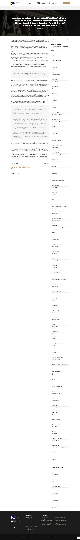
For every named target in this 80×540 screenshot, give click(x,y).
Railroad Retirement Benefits (56, 393)
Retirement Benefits (55, 400)
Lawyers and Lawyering (55, 281)
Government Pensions (55, 225)
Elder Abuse (54, 166)
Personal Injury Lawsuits (56, 371)
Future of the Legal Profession (57, 218)
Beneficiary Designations (56, 86)
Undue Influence (54, 488)
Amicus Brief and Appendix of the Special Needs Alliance (22, 153)
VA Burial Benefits (55, 493)
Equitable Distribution (55, 178)
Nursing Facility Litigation (56, 354)
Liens (53, 293)
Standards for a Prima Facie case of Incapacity (59, 435)
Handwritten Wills (55, 234)
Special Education (55, 421)
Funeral (53, 215)
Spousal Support (54, 433)
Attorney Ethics (54, 79)
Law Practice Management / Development (59, 279)
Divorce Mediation (55, 159)
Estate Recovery (54, 194)
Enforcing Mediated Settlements (57, 175)
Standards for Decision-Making (57, 438)
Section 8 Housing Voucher (56, 407)
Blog (46, 7)
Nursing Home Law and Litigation (46, 524)
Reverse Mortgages (55, 402)
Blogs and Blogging (55, 93)
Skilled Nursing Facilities (55, 414)
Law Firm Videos (54, 277)
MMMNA (53, 338)
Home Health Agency (55, 239)
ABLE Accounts (54, 58)
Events (53, 199)
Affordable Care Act (55, 67)
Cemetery (53, 102)
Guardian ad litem (55, 230)
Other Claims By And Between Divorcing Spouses (60, 364)
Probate (53, 379)
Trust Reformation (55, 474)
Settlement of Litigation (56, 412)
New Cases (54, 340)
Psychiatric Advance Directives (57, 386)
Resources (41, 7)
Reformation (54, 395)
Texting (53, 457)
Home (12, 7)
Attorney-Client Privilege (56, 81)
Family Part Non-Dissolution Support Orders (59, 204)
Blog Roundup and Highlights (56, 91)
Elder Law (53, 168)
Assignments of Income (56, 74)
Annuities (53, 69)
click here (62, 47)
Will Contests (54, 507)
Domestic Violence (55, 164)
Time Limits (54, 459)
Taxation (53, 452)
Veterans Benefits (55, 502)
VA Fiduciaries (54, 498)
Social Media (54, 417)
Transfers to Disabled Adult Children (58, 469)
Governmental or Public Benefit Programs (59, 227)
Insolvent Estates (55, 253)
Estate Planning (54, 192)
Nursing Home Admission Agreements (58, 357)
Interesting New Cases (55, 260)
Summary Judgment (55, 445)
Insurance (53, 258)
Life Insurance (54, 298)
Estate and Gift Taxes (55, 187)
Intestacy (53, 263)
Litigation (53, 303)
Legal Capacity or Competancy (57, 284)
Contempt (54, 128)
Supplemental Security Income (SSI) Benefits (59, 447)
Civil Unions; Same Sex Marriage (57, 114)
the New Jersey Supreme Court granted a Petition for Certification (27, 39)
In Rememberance (55, 248)
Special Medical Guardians (56, 424)
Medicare (53, 333)
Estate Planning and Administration (60, 524)
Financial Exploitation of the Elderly (57, 211)
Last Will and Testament (56, 272)
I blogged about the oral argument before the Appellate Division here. (28, 92)
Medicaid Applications (55, 326)
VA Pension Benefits (55, 500)
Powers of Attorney (55, 377)
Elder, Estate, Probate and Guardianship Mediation (60, 171)
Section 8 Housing (55, 405)
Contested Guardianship (56, 131)
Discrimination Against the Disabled (58, 145)
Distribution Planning (55, 152)
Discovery (53, 142)
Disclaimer (40, 538)
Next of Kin (54, 350)
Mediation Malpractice (55, 317)
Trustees (53, 476)
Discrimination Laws (55, 147)
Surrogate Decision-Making (56, 450)
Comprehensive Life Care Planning (60, 523)
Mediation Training (55, 321)
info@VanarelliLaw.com (41, 3)
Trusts (53, 479)
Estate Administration (55, 182)
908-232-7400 (31, 3)
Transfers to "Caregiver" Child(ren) (57, 467)
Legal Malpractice (55, 286)
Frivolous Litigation (55, 213)
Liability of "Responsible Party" (57, 291)
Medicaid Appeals (57, 519)
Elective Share (54, 173)
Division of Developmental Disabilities (58, 154)
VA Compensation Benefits (56, 495)
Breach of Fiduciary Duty (56, 95)
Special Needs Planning (55, 426)
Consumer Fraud (55, 126)
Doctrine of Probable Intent (56, 161)
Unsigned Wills (54, 491)
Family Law (54, 201)
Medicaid (53, 324)
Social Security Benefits (56, 419)
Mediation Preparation (55, 319)
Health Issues (54, 237)
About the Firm (26, 7)
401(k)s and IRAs (54, 55)
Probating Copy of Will (55, 381)
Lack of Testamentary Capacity (57, 270)
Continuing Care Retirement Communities (59, 135)
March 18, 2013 (40, 28)
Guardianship (54, 232)
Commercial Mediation (56, 119)
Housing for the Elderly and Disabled (58, 244)
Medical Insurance (55, 331)
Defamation (54, 138)
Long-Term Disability (55, 310)
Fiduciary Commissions (56, 208)
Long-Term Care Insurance (56, 307)
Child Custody (54, 107)
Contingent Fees (54, 133)
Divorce (53, 157)
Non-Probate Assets (55, 352)
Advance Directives (55, 65)
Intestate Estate (54, 265)
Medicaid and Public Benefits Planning (61, 517)
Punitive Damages (55, 388)
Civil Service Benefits (55, 112)
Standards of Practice (55, 440)
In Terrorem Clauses (55, 251)
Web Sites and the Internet (56, 505)
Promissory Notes (55, 384)
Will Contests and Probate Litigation (46, 523)
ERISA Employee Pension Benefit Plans (58, 180)
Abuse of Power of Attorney (56, 60)
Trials (53, 472)
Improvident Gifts (55, 246)
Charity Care (54, 105)
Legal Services (18, 7)
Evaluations (54, 197)
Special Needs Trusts (55, 428)
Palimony (53, 366)
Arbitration (53, 72)
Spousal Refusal (54, 431)
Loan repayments (55, 305)
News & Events (33, 7)
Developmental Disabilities (56, 140)
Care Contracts (54, 98)
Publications (44, 536)
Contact (50, 7)
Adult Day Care (54, 62)
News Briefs (54, 347)
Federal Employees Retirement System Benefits (59, 206)
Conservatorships (55, 124)
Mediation (53, 314)
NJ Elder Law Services (44, 517)
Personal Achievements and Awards (58, 369)
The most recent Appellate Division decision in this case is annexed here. (34, 99)
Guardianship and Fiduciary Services (60, 520)
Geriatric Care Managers (56, 220)
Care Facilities (54, 100)
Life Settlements (54, 300)
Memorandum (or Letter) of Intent (57, 336)
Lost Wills (53, 312)
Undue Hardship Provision (56, 486)
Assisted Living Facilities (56, 76)
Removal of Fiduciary (55, 398)
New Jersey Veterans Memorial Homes (58, 343)
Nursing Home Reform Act (56, 359)
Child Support (54, 109)
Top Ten (53, 461)
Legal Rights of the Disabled (56, 288)
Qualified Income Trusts (56, 391)
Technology (54, 454)
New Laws (53, 345)
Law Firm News (54, 274)
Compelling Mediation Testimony (57, 121)
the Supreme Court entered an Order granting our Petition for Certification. (31, 142)
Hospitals (53, 241)
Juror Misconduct (55, 267)
